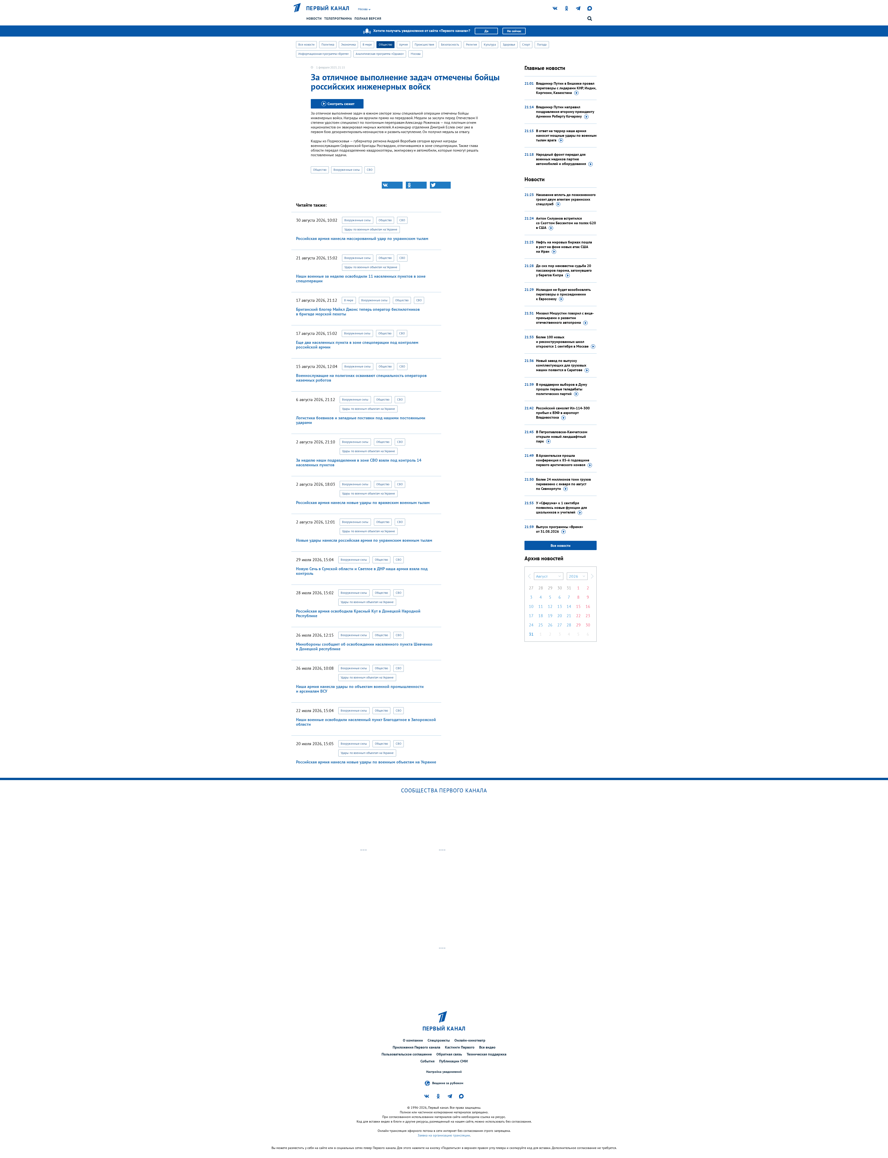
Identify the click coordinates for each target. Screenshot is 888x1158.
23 (588, 615)
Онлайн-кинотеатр (469, 1040)
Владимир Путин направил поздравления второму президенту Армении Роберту (565, 111)
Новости (314, 18)
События (427, 1061)
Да (486, 31)
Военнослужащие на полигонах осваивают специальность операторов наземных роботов (361, 378)
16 (588, 606)
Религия (471, 45)
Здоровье (509, 45)
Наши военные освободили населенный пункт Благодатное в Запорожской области (366, 722)
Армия (403, 45)
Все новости (306, 45)
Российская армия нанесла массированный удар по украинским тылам (362, 238)
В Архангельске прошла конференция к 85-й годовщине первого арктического (562, 460)
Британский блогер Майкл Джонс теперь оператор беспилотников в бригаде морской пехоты (358, 312)
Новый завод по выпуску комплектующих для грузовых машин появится (561, 365)
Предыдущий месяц (529, 576)
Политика (327, 45)
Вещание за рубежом (447, 1083)
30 (559, 588)
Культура (490, 45)
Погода (542, 45)
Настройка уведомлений (444, 1072)
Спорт (526, 45)
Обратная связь (449, 1054)
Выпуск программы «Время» (559, 529)
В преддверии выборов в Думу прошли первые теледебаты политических (561, 389)
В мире (367, 45)
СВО (369, 170)
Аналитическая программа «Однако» (380, 54)
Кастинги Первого (460, 1047)
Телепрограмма (338, 18)
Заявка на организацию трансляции (444, 1135)
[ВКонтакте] (392, 185)
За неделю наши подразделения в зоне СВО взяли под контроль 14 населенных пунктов (358, 462)
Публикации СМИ (453, 1061)
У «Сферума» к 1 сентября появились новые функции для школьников (561, 507)
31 (569, 588)
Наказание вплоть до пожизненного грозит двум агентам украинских (566, 199)
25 (540, 625)
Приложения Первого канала (416, 1047)
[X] (440, 185)
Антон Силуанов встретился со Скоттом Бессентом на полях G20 (566, 223)
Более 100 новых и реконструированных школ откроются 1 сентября (562, 342)
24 (531, 625)
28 (540, 588)
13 (559, 606)
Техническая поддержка (486, 1054)
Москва (415, 54)
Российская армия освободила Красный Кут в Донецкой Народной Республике (358, 613)
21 (569, 615)
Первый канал (328, 8)
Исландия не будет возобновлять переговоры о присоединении (563, 294)
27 (531, 588)
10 (531, 606)
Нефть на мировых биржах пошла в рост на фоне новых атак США (564, 247)
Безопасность (450, 45)
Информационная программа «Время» (323, 54)
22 (578, 615)
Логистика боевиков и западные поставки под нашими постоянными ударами (360, 420)
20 (559, 615)
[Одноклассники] (416, 185)
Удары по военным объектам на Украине (371, 229)
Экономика (348, 45)
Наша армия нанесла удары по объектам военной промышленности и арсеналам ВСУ (360, 689)
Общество (385, 45)
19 (550, 615)
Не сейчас (514, 31)
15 (578, 606)
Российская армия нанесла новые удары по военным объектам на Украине (366, 762)
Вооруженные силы (346, 170)
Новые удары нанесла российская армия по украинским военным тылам (364, 540)
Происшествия (424, 45)
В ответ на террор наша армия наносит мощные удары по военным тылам (566, 135)
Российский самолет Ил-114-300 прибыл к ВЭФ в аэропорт (563, 413)
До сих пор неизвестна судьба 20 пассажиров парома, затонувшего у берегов (564, 270)
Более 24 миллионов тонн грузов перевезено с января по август (563, 484)
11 (540, 606)
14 (569, 606)
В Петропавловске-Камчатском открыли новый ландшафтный (561, 436)
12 (550, 606)
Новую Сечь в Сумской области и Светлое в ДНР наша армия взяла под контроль (362, 571)
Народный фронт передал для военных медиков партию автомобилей (561, 159)
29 (550, 588)
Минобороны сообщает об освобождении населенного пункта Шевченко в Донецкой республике (364, 646)
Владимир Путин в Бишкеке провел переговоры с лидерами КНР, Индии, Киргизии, (566, 88)
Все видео (487, 1047)
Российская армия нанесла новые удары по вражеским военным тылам (363, 502)
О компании (413, 1040)
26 (550, 625)
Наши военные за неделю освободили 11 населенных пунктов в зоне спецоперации (361, 278)
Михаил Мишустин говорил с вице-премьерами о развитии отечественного (565, 318)
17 (531, 615)
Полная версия (368, 18)
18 (540, 615)
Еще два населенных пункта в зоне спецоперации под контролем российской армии (357, 345)
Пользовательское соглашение (407, 1054)
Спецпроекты (439, 1040)
